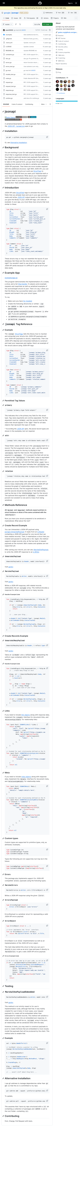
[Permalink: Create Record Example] (3, 525)
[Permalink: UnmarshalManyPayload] (3, 640)
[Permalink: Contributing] (3, 1116)
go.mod (8, 70)
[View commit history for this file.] (49, 30)
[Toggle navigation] (3, 3)
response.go (10, 90)
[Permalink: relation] (3, 471)
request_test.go (11, 86)
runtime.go (9, 98)
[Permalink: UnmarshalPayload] (3, 556)
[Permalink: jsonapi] (3, 111)
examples (9, 34)
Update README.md (30, 50)
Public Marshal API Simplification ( (34, 78)
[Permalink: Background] (3, 147)
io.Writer (36, 552)
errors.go (9, 62)
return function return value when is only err (37, 62)
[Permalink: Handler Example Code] (3, 594)
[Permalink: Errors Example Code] (3, 956)
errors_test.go (10, 66)
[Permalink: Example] (3, 330)
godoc (10, 567)
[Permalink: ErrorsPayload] (3, 900)
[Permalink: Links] (3, 711)
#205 (23, 30)
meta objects (26, 777)
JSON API (21, 197)
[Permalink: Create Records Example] (3, 636)
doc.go (8, 58)
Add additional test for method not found (37, 34)
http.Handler (22, 284)
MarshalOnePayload (41, 550)
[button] (47, 137)
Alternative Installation (18, 142)
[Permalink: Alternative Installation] (3, 1078)
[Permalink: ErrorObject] (3, 921)
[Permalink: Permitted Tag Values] (3, 400)
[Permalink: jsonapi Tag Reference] (3, 324)
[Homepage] (40, 3)
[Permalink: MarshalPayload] (3, 571)
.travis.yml (9, 42)
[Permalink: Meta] (3, 772)
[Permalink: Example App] (3, 272)
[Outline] (50, 104)
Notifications (49, 12)
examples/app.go (11, 278)
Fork (61, 12)
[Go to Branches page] (16, 24)
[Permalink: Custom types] (3, 838)
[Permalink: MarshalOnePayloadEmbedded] (3, 992)
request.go (9, 82)
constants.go (10, 54)
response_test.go (11, 94)
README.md (10, 50)
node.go (8, 78)
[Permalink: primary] (3, 405)
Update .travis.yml (29, 42)
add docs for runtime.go (31, 98)
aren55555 (9, 30)
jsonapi (15, 13)
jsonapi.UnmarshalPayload (14, 532)
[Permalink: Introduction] (3, 187)
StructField (20, 193)
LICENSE (8, 46)
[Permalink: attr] (3, 435)
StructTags (37, 171)
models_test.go (10, 74)
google (7, 13)
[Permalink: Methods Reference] (3, 505)
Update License (29, 46)
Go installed (27, 301)
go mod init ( (18, 30)
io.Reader (40, 532)
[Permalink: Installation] (3, 131)
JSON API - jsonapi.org (16, 126)
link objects (25, 715)
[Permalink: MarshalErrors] (3, 885)
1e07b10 (37, 30)
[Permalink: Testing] (3, 986)
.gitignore (9, 38)
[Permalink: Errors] (3, 874)
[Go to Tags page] (20, 24)
